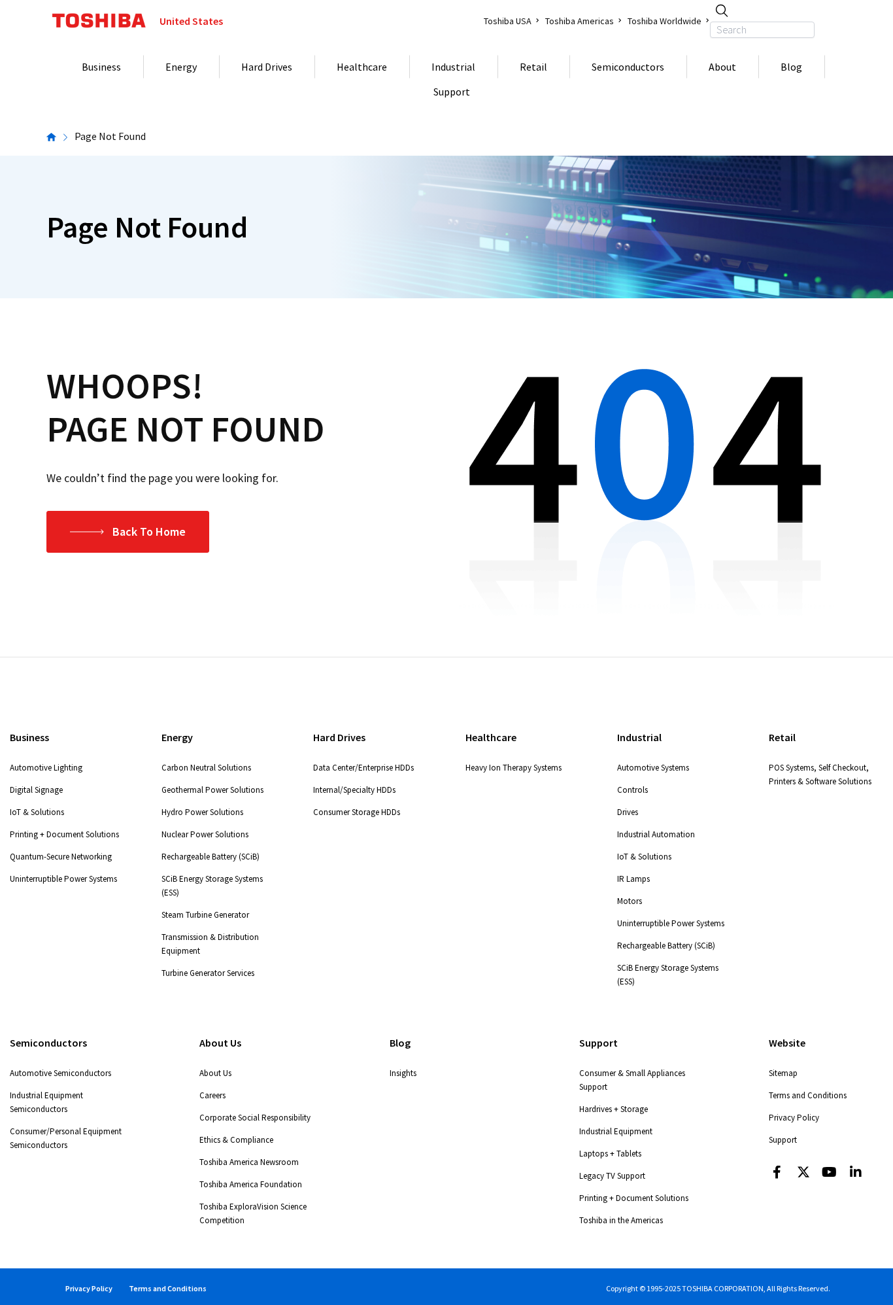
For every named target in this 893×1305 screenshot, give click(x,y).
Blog (791, 66)
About (722, 66)
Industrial (453, 66)
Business (101, 66)
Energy (181, 66)
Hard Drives (266, 66)
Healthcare (362, 66)
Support (451, 91)
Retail (533, 66)
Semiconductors (628, 66)
